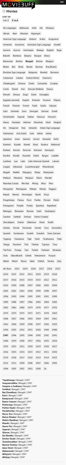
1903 (13, 368)
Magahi (6, 172)
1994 (21, 296)
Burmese (54, 72)
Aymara (6, 50)
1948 (54, 329)
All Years (7, 268)
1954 (5, 329)
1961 (5, 324)
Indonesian (8, 133)
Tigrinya (45, 244)
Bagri (59, 50)
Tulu (26, 250)
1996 (5, 296)
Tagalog (7, 239)
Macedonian (48, 166)
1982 (5, 307)
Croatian (54, 83)
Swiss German (53, 233)
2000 (30, 290)
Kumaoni (38, 150)
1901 (30, 368)
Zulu (59, 261)
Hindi (48, 122)
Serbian (27, 216)
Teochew (17, 244)
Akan (15, 33)
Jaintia (48, 133)
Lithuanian (17, 166)
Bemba (19, 61)
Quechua (40, 205)
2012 (46, 279)
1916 (30, 357)
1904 (5, 368)
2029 (25, 268)
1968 (5, 318)
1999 (38, 290)
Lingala (6, 166)
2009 (13, 285)
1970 (46, 313)
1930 (30, 346)
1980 (21, 307)
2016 (13, 279)
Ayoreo (16, 50)
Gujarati (20, 116)
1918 (13, 357)
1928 (46, 346)
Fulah (34, 105)
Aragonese (53, 39)
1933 (5, 346)
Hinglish (57, 122)
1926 (5, 352)
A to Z (6, 20)
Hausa (6, 122)
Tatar (59, 239)
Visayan (52, 255)
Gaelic (43, 105)
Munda (43, 189)
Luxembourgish (32, 166)
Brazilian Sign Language (14, 72)
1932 (13, 346)
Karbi (56, 139)
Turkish (35, 250)
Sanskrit (6, 216)
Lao (15, 161)
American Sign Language (14, 39)
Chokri (31, 83)
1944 (30, 335)
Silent (42, 222)
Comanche (42, 83)
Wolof (14, 261)
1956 (46, 324)
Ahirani (6, 33)
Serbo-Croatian (41, 216)
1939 (13, 340)
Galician (52, 105)
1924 (21, 352)
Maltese (7, 177)
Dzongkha (44, 94)
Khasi (35, 144)
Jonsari (36, 139)
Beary (47, 55)
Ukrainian (56, 250)
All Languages (9, 28)
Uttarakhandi (16, 255)
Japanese (7, 139)
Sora (46, 227)
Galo (5, 111)
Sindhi (50, 222)
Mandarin (18, 177)
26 (45, 368)
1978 (38, 307)
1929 (38, 346)
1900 (38, 368)
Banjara (27, 55)
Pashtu (38, 200)
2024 (5, 274)
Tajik (29, 239)
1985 (38, 302)
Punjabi (20, 205)
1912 (5, 363)
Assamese (19, 44)
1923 (30, 352)
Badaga (40, 50)
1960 (13, 324)
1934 (54, 340)
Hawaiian (16, 122)
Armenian (7, 44)
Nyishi (38, 194)
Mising (35, 183)
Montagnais (21, 189)
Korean (16, 150)
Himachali (38, 122)
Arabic (42, 39)
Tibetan (35, 244)
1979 (30, 307)
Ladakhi (55, 155)
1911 (13, 363)
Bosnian (39, 66)
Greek (54, 111)
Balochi (6, 55)
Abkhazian (24, 28)
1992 (38, 296)
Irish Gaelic (21, 133)
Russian (30, 211)
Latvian (55, 161)
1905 (54, 363)
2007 (30, 285)
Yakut (32, 261)
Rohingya (7, 211)
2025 (57, 268)
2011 (54, 279)
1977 (46, 307)
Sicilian (20, 222)
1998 (46, 290)
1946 (13, 335)
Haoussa (41, 116)
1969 (54, 313)
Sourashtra (57, 227)
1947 (5, 335)
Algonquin (35, 33)
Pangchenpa (8, 200)
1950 (38, 329)
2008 (21, 285)
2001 (21, 290)
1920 (54, 352)
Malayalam (48, 172)
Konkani (6, 150)
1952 (21, 329)
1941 (54, 335)
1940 (5, 340)
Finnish (6, 105)
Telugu (6, 244)
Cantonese (8, 77)
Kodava (44, 144)
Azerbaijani (28, 50)
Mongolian (8, 189)
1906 (46, 363)
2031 (17, 268)
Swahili (30, 233)
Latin (23, 161)
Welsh (6, 261)
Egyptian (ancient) (11, 100)
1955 (54, 324)
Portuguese (8, 205)
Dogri (25, 94)
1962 (54, 318)
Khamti (27, 144)
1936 (38, 340)
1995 (13, 296)
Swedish (40, 233)
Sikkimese (31, 222)
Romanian (19, 211)
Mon (51, 183)
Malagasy (27, 172)
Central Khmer (32, 77)
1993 (30, 296)
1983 (54, 302)
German (45, 111)
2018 (54, 274)
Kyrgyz (45, 155)
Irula (32, 133)
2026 (49, 268)
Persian (47, 200)
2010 (5, 285)
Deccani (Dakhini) (35, 89)
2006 (38, 285)
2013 (38, 279)
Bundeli (43, 72)
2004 (54, 285)
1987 (21, 302)
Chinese (21, 83)
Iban (23, 127)
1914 (46, 357)
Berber (39, 61)
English (26, 100)
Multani (33, 189)
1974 (13, 313)
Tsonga (17, 250)
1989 (5, 302)
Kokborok (55, 144)
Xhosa (23, 261)
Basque (37, 55)
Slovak (16, 227)
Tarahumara (48, 239)
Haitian (31, 116)
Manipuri (29, 177)
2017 (5, 279)
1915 (38, 357)
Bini (13, 66)
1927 (54, 346)
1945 (21, 335)
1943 (38, 335)
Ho (4, 127)
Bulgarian (33, 72)
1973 (21, 313)
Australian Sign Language (39, 44)
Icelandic (33, 127)
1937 (30, 340)
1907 (38, 363)
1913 (54, 357)
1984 (46, 302)
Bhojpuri (49, 61)
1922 (38, 352)
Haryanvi (52, 116)
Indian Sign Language (50, 127)
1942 (46, 335)
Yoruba (50, 261)
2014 (30, 279)
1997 (54, 290)
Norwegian (27, 194)
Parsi (29, 200)
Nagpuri (52, 189)
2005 (46, 285)
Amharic (32, 39)
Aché (34, 28)
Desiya (50, 89)
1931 (21, 346)
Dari (23, 89)
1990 (54, 296)
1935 (46, 340)
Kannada (46, 139)
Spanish (6, 233)
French (26, 105)
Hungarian (13, 127)
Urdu (5, 255)
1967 (13, 318)
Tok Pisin (7, 250)
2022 (21, 274)
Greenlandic (8, 116)
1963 (46, 318)
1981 (13, 307)
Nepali (6, 194)
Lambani (7, 161)
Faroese (46, 100)
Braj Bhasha (51, 66)
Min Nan (25, 183)
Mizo (43, 183)
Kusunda (26, 155)
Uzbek (28, 255)
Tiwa (54, 244)
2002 (13, 290)
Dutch (33, 94)
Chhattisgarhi (9, 83)
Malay (37, 172)
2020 (38, 274)
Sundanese (19, 233)
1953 (13, 329)
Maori (39, 177)
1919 (5, 357)
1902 (21, 368)
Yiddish (41, 261)
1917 (21, 357)
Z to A (15, 20)
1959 (21, 324)
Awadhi (57, 44)
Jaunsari (26, 139)
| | (16, 380)
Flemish (16, 105)
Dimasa (16, 94)
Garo (24, 111)
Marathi (48, 177)
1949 (46, 329)
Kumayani (49, 150)
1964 (38, 318)
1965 (30, 318)
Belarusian (8, 61)
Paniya (21, 200)
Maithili (16, 172)
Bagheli (50, 50)
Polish (56, 200)
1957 (38, 324)
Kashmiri (7, 144)
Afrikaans (50, 28)
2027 (41, 268)
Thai (26, 244)
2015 (21, 279)
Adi (41, 28)
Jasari (17, 139)
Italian (40, 133)
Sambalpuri (50, 211)
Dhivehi (6, 94)
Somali (38, 227)
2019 (46, 274)
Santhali (17, 216)
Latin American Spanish (38, 161)
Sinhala (6, 227)
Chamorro (47, 77)
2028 (33, 268)
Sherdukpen (8, 222)
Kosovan (27, 150)
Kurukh (16, 155)
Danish (15, 89)
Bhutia (6, 66)
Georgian (34, 111)
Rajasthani (51, 205)
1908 (30, 363)
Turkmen (45, 250)
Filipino (57, 100)
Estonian (36, 100)
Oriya (46, 194)
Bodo (20, 66)
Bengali (29, 61)
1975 (5, 313)
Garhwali (15, 111)
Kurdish (6, 155)
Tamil (37, 239)
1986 (30, 302)
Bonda (29, 66)
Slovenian (26, 227)
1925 (13, 352)
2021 (30, 274)
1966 (21, 318)
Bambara (17, 55)
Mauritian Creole (10, 183)
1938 (21, 340)
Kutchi (36, 155)
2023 (13, 274)
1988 (13, 302)
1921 (46, 352)
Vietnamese (40, 255)
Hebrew (27, 122)
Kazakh (17, 144)
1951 (30, 329)
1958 (30, 324)
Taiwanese (19, 239)
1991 (46, 296)
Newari (15, 194)
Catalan (19, 77)
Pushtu (30, 205)
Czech (6, 89)
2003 (5, 290)
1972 (30, 313)
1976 (54, 307)
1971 (38, 313)
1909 (21, 363)
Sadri (39, 211)
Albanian (24, 33)
